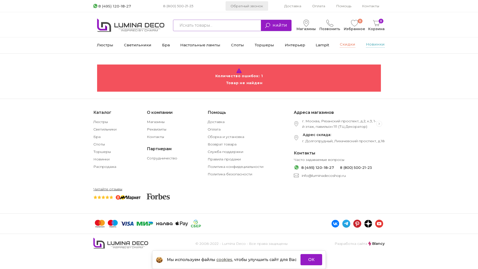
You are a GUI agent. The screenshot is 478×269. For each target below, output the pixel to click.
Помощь (343, 6)
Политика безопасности (230, 174)
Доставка (292, 6)
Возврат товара (222, 144)
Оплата (318, 6)
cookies (224, 259)
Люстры (100, 122)
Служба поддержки (225, 151)
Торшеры (102, 151)
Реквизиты (156, 129)
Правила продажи (224, 159)
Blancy (378, 243)
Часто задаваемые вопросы (319, 159)
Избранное (354, 25)
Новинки (101, 159)
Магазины (306, 29)
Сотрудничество (162, 158)
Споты (99, 144)
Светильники (105, 129)
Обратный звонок (247, 6)
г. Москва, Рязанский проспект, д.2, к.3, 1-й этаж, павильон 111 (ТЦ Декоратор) (339, 124)
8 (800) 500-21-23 (178, 6)
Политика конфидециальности (235, 166)
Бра (97, 136)
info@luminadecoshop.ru (324, 175)
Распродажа (104, 166)
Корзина (376, 25)
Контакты (370, 6)
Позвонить (329, 29)
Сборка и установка (226, 136)
